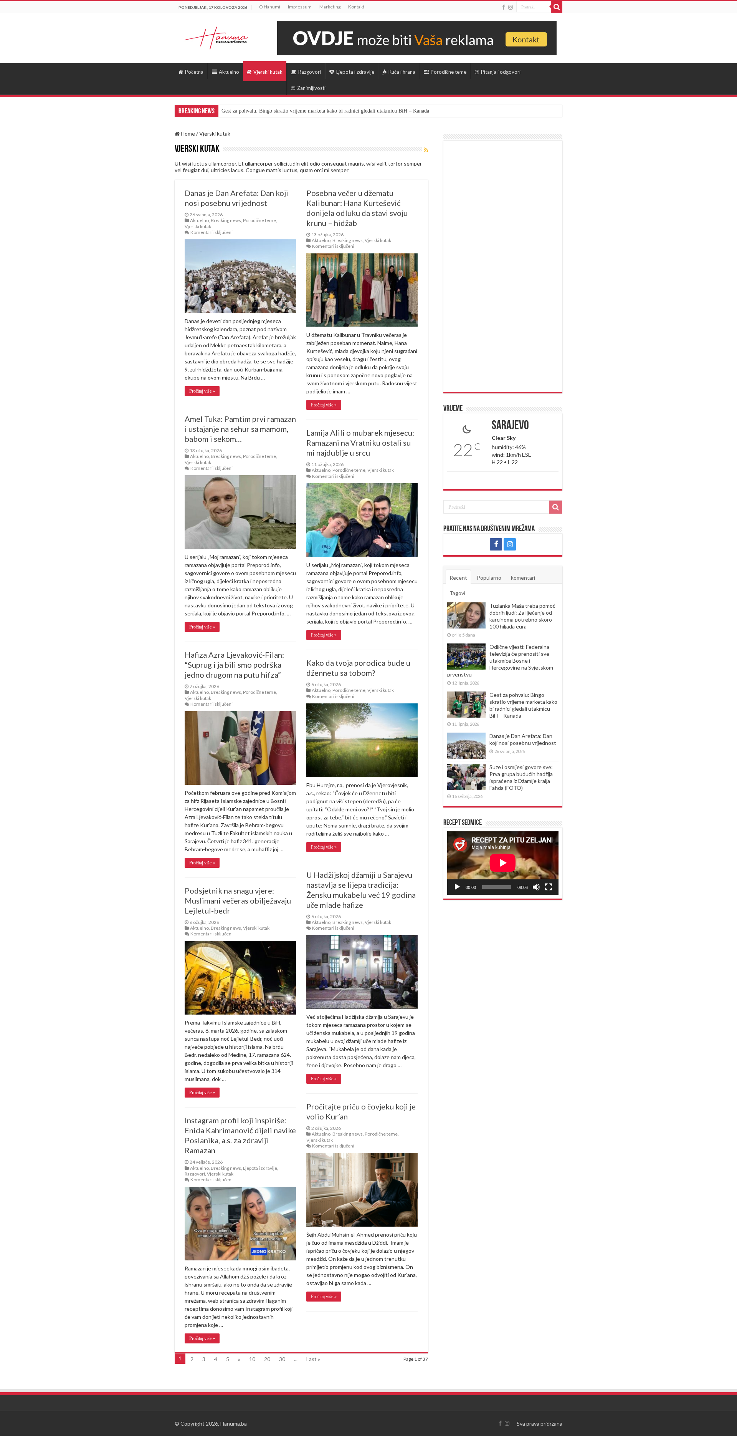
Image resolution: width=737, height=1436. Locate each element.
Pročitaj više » (202, 391)
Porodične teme (448, 72)
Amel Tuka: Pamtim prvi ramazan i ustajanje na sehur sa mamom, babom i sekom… (240, 428)
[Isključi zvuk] (536, 887)
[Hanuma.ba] (216, 36)
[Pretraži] (556, 7)
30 (282, 1359)
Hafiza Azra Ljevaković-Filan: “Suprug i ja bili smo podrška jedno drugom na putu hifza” (234, 664)
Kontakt (356, 7)
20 (267, 1359)
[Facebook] (503, 7)
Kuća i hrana (401, 72)
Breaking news (226, 220)
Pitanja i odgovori (501, 72)
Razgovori (309, 72)
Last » (313, 1359)
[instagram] (510, 7)
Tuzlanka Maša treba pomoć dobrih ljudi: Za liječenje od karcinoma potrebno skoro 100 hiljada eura (522, 616)
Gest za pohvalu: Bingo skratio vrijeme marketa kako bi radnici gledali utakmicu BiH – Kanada (523, 705)
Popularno (489, 577)
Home (187, 133)
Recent (458, 577)
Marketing (329, 7)
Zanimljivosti (311, 88)
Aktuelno (229, 72)
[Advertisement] (503, 266)
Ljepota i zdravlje (355, 72)
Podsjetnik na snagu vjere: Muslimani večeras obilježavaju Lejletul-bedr (238, 900)
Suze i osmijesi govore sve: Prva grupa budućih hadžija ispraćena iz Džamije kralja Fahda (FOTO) (521, 777)
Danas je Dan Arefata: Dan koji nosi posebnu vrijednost (281, 111)
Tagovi (457, 593)
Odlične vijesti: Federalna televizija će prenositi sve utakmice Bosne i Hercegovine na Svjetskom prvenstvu (500, 660)
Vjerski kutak (268, 72)
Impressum (300, 7)
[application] (503, 863)
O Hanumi (269, 7)
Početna (194, 72)
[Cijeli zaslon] (548, 887)
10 (252, 1359)
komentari (523, 577)
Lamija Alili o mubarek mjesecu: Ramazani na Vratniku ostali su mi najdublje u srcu (360, 442)
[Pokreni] (457, 887)
